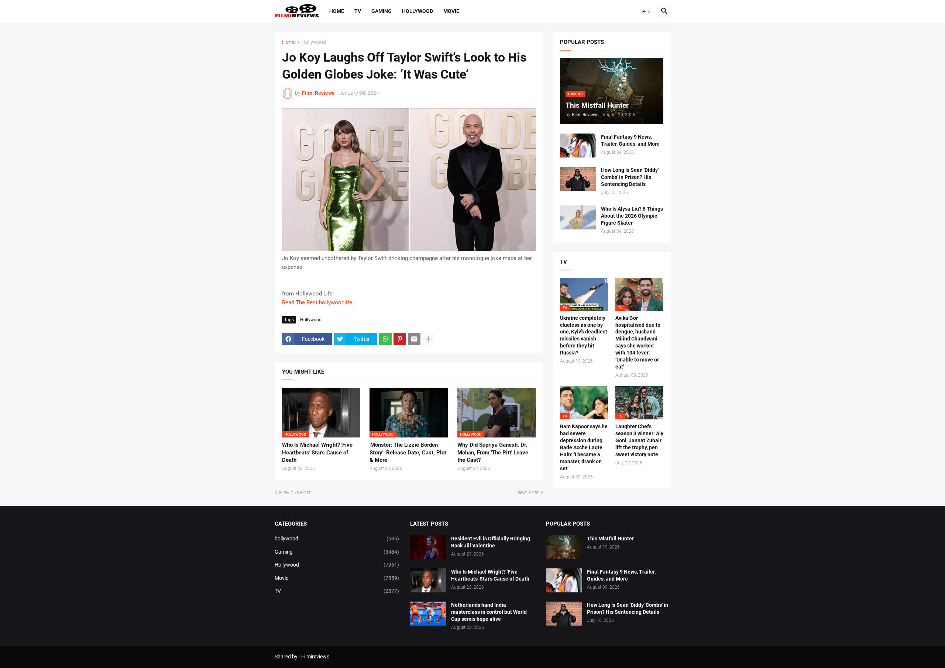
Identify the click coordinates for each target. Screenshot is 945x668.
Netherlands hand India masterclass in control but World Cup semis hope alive (489, 612)
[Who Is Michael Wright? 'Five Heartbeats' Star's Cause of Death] (428, 580)
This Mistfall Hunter (610, 538)
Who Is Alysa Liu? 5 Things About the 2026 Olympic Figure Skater (632, 216)
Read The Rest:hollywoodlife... (319, 302)
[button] (646, 11)
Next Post (527, 492)
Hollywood (417, 11)
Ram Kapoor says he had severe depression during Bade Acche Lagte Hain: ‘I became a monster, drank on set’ (584, 447)
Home (336, 11)
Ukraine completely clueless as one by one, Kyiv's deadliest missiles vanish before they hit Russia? (583, 335)
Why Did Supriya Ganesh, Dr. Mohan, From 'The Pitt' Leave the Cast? (492, 452)
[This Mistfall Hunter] (564, 547)
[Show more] (428, 339)
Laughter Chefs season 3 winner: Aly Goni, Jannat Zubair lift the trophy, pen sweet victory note (639, 440)
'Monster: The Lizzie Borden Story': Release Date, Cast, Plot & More (408, 452)
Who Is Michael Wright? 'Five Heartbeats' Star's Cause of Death (317, 452)
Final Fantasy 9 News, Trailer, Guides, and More (630, 140)
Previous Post (295, 492)
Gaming (381, 11)
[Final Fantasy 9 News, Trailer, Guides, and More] (578, 146)
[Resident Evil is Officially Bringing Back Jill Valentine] (428, 547)
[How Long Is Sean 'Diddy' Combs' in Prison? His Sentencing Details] (578, 179)
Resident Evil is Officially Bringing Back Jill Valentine (490, 542)
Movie (451, 11)
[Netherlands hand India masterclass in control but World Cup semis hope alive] (428, 614)
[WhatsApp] (385, 339)
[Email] (414, 339)
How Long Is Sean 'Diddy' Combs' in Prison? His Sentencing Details (630, 177)
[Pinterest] (400, 339)
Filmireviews (315, 657)
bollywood (337, 538)
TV (357, 11)
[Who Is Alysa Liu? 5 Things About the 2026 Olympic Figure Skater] (578, 217)
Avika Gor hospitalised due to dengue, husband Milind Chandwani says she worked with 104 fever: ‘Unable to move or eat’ (637, 342)
